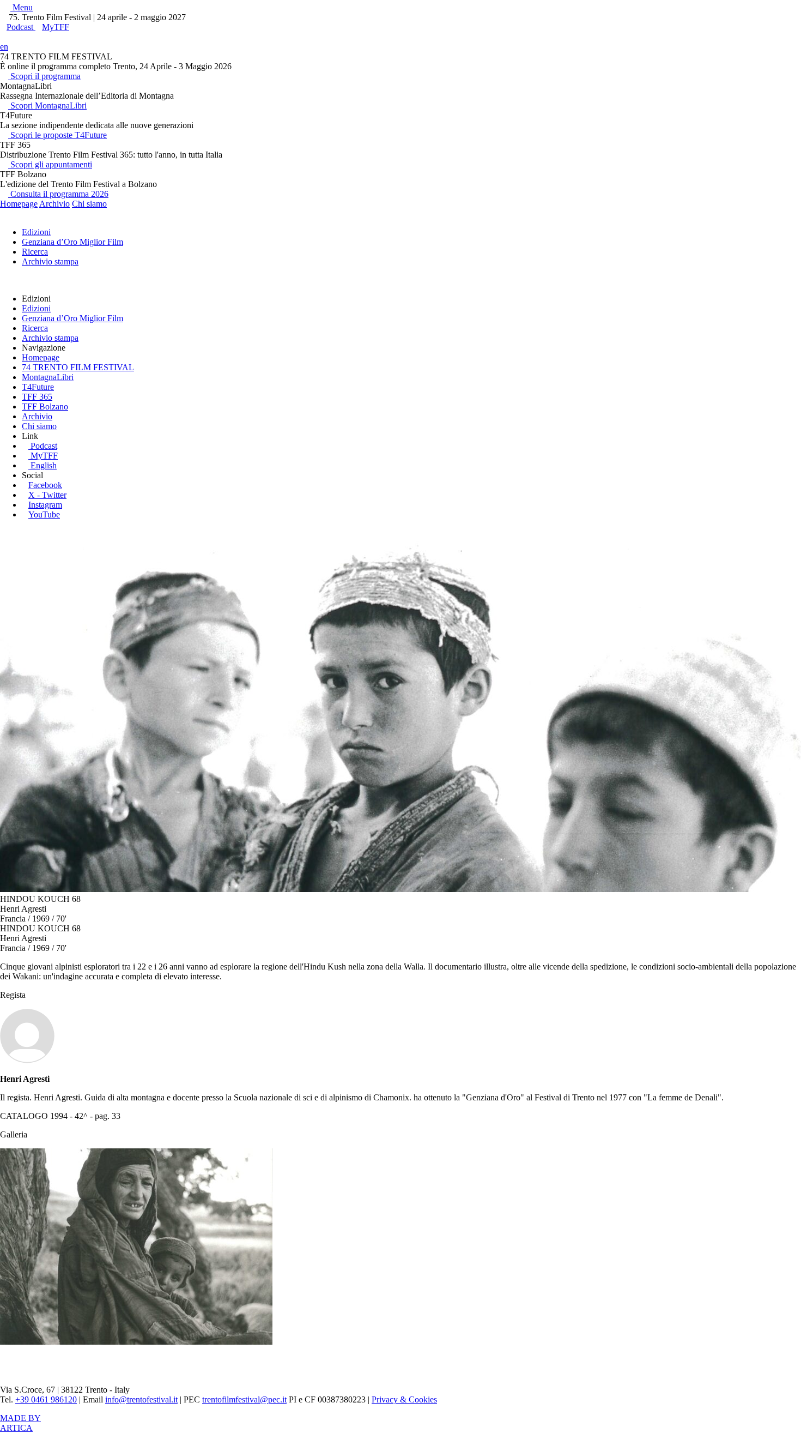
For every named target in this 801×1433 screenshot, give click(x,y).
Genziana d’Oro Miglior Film (72, 241)
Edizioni (36, 232)
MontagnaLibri (48, 377)
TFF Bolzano (45, 406)
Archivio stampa (50, 261)
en (4, 46)
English (44, 465)
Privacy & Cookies (404, 1399)
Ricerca (35, 251)
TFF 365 (37, 396)
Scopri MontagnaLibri (47, 105)
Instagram (45, 504)
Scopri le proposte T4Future (57, 135)
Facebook (45, 485)
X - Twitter (47, 494)
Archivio (54, 203)
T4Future (38, 387)
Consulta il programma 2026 (58, 193)
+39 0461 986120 (46, 1399)
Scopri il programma (44, 76)
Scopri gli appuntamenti (50, 164)
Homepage (19, 203)
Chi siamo (89, 203)
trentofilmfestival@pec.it (244, 1399)
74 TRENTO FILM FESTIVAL (78, 367)
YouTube (44, 514)
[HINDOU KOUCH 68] (136, 1341)
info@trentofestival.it (141, 1399)
